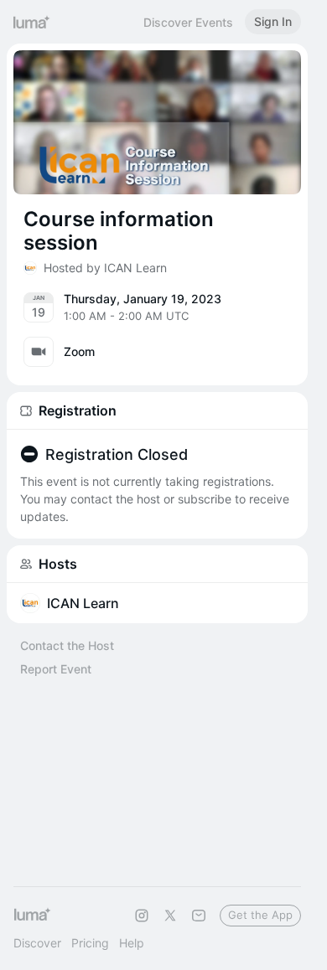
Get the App (260, 914)
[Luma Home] (31, 22)
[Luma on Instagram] (141, 915)
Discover (37, 943)
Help (131, 943)
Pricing (90, 943)
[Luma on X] (170, 915)
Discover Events (188, 22)
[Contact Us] (198, 915)
